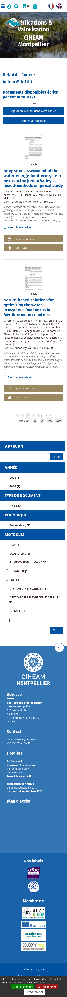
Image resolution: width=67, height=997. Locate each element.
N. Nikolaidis (53, 195)
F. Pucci (17, 324)
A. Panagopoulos (31, 331)
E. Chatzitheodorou (32, 337)
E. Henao (39, 341)
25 (35, 420)
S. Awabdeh (37, 327)
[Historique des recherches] (35, 5)
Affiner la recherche (33, 120)
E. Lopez (18, 334)
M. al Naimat (43, 191)
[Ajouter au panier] (9, 239)
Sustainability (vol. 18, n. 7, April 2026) (33, 201)
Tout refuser (48, 986)
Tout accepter (24, 986)
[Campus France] (33, 887)
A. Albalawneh (24, 191)
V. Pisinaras (49, 331)
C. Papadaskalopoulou (38, 334)
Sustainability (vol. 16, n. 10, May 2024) (33, 348)
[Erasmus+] (33, 924)
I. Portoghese (24, 341)
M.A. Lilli (9, 198)
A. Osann (52, 341)
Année (11, 467)
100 (50, 420)
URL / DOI (21, 247)
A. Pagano (51, 337)
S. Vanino (9, 320)
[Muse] (33, 913)
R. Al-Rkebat (24, 195)
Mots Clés (14, 534)
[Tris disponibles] (34, 103)
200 (58, 420)
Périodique (16, 515)
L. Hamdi (9, 191)
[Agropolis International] (33, 935)
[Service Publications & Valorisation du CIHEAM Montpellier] (13, 22)
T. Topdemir (20, 327)
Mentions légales (33, 969)
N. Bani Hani (11, 331)
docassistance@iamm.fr (21, 739)
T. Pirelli (37, 320)
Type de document (23, 495)
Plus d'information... (20, 227)
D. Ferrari (50, 320)
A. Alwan (38, 195)
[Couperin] (33, 946)
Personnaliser (34, 992)
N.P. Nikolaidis (32, 324)
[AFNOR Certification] (33, 873)
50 (42, 420)
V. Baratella (23, 320)
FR (49, 5)
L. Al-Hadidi (53, 327)
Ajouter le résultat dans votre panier (33, 111)
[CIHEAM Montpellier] (33, 668)
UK (58, 5)
